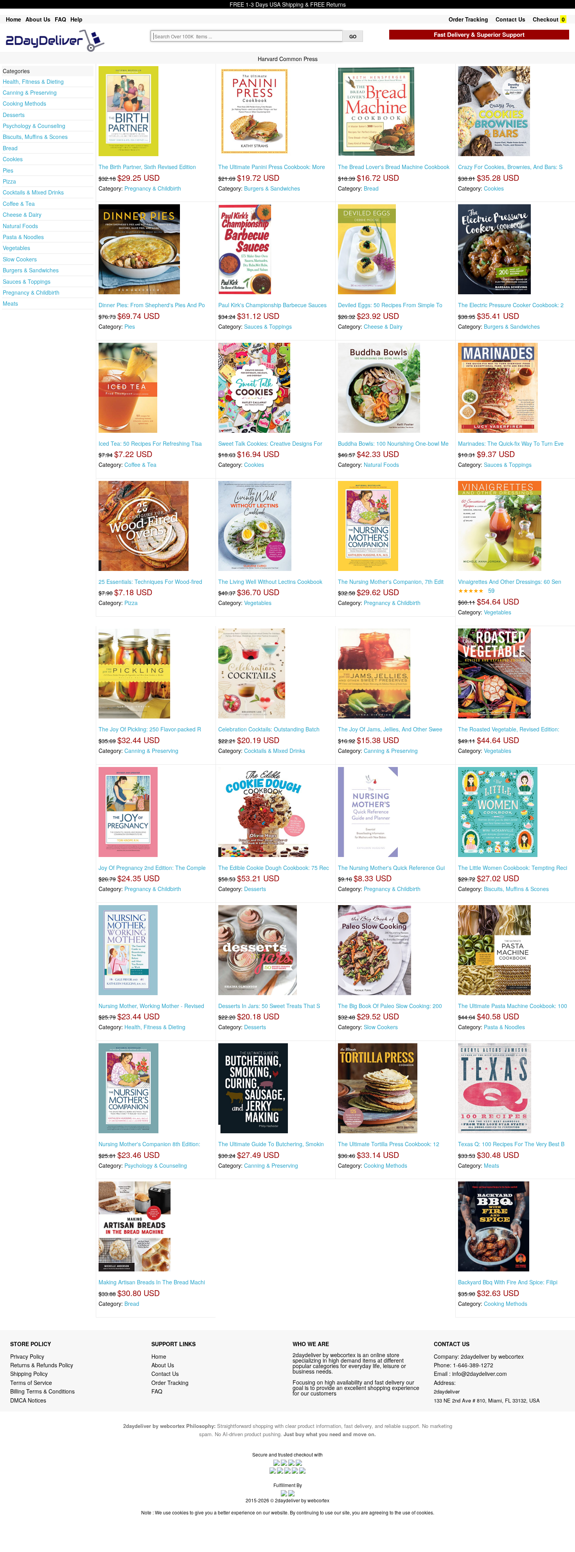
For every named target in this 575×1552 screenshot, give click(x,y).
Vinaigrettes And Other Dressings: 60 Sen (509, 581)
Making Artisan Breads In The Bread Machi (152, 1282)
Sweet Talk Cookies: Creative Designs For (270, 443)
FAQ (60, 19)
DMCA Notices (28, 1400)
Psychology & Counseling (34, 126)
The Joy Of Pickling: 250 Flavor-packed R (150, 729)
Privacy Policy (27, 1356)
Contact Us (510, 19)
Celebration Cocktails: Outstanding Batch (269, 729)
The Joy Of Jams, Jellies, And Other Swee (390, 729)
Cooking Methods (24, 103)
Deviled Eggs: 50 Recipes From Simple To (390, 305)
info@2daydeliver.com (479, 1373)
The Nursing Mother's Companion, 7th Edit (391, 581)
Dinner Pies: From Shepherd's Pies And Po (152, 305)
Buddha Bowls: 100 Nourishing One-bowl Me (393, 443)
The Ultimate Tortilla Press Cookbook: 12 (388, 1144)
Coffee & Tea (19, 203)
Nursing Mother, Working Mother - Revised (151, 1006)
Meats (10, 303)
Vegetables (16, 248)
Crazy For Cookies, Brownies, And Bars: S (510, 167)
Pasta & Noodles (23, 237)
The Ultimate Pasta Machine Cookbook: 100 (512, 1006)
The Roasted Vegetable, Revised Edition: (508, 729)
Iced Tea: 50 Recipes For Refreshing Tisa (150, 443)
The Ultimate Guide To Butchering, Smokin (271, 1144)
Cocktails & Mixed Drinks (33, 192)
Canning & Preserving (30, 92)
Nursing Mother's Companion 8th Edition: (149, 1144)
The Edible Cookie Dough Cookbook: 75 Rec (273, 867)
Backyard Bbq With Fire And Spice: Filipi (507, 1282)
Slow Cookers (20, 259)
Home (13, 19)
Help (76, 19)
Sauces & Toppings (26, 281)
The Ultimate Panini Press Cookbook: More (271, 167)
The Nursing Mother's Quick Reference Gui (391, 867)
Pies (8, 170)
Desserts (14, 115)
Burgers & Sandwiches (31, 270)
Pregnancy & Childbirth (31, 292)
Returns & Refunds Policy (41, 1365)
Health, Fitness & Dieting (33, 81)
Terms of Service (31, 1382)
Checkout (546, 19)
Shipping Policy (29, 1373)
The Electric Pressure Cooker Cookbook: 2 (511, 305)
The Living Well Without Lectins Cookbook (270, 581)
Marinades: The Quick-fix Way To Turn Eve (511, 443)
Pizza (9, 181)
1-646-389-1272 (473, 1365)
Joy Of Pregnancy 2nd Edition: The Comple (152, 867)
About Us (37, 19)
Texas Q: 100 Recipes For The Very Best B (511, 1144)
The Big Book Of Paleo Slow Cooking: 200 (390, 1006)
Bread (10, 148)
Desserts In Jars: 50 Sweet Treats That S (269, 1006)
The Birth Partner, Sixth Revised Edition (147, 167)
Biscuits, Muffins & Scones (35, 136)
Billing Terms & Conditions (42, 1391)
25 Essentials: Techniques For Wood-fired (150, 581)
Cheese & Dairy (22, 214)
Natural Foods (20, 226)
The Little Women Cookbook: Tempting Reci (512, 867)
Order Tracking (468, 19)
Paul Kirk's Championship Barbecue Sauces (272, 305)
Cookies (13, 159)
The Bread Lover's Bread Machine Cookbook (393, 167)
